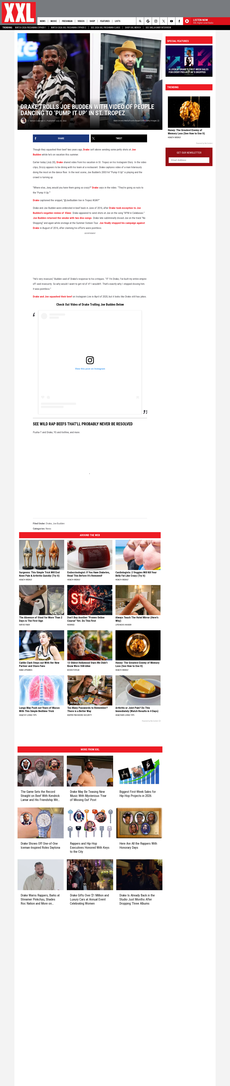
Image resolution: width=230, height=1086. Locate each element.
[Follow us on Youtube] (171, 21)
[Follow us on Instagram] (156, 21)
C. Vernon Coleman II (36, 121)
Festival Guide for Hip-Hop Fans (191, 72)
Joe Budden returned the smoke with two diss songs (62, 217)
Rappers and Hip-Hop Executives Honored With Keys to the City (89, 848)
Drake (86, 149)
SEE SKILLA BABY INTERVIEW (158, 27)
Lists (117, 21)
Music (54, 21)
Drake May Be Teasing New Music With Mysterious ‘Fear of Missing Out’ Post (88, 796)
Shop (92, 21)
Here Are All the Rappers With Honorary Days (138, 845)
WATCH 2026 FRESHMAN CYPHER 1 (30, 27)
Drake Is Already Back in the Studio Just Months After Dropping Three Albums (137, 899)
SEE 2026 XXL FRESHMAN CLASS (105, 27)
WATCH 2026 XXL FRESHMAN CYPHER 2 (68, 27)
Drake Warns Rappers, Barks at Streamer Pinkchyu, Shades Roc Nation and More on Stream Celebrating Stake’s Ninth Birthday (40, 899)
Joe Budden (59, 523)
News (42, 21)
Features (105, 21)
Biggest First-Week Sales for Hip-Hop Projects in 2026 (137, 794)
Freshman (67, 21)
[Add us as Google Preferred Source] (148, 21)
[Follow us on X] (163, 21)
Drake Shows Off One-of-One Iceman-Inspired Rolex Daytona (40, 845)
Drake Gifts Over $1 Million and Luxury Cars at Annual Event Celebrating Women (89, 899)
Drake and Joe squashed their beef (52, 296)
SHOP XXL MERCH (133, 27)
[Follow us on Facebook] (179, 21)
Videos (81, 21)
